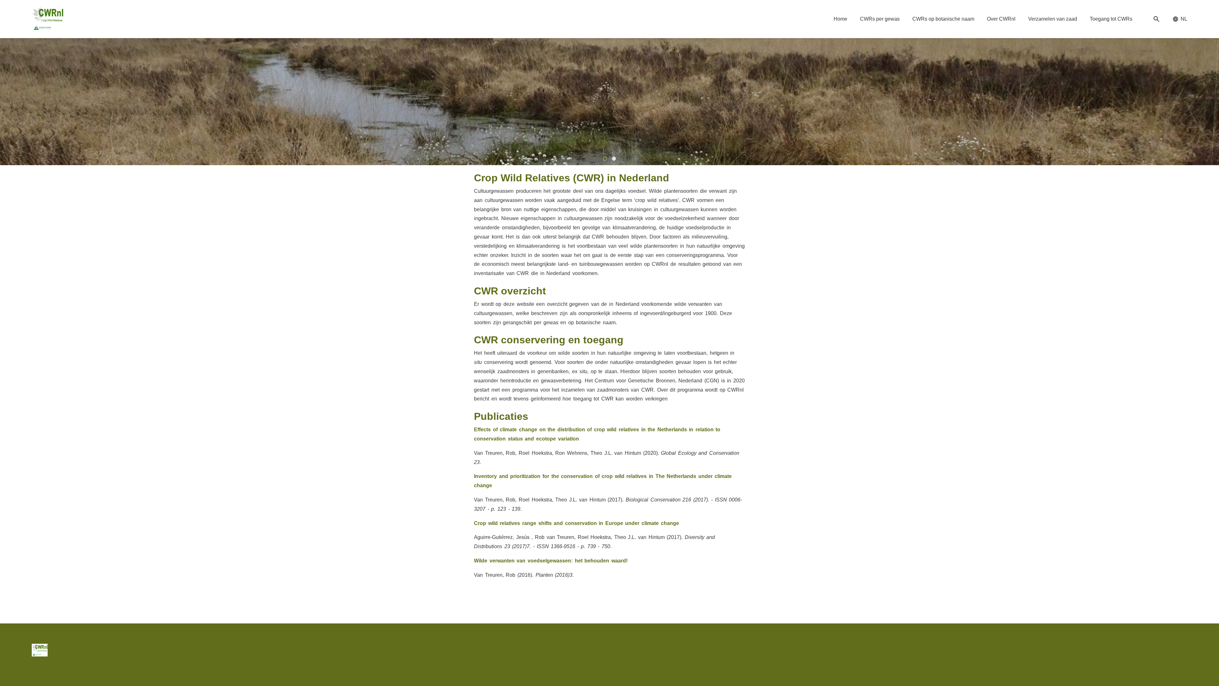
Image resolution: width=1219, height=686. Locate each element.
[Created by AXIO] (1182, 649)
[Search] (1156, 19)
